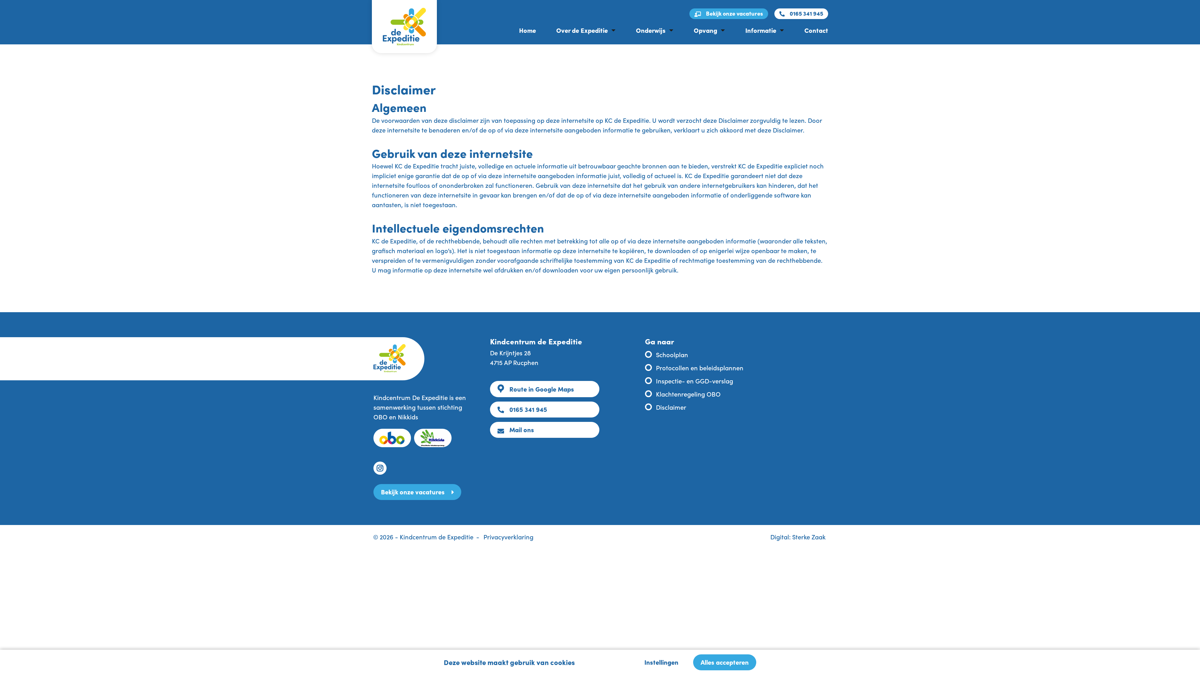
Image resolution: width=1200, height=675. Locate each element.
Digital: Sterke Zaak (798, 536)
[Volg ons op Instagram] (380, 468)
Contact (816, 30)
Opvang (705, 30)
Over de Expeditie (582, 30)
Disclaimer (671, 406)
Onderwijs (651, 30)
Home (527, 30)
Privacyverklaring (508, 536)
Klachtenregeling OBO (688, 393)
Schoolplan (672, 354)
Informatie (760, 30)
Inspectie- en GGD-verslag (694, 380)
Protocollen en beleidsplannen (699, 367)
